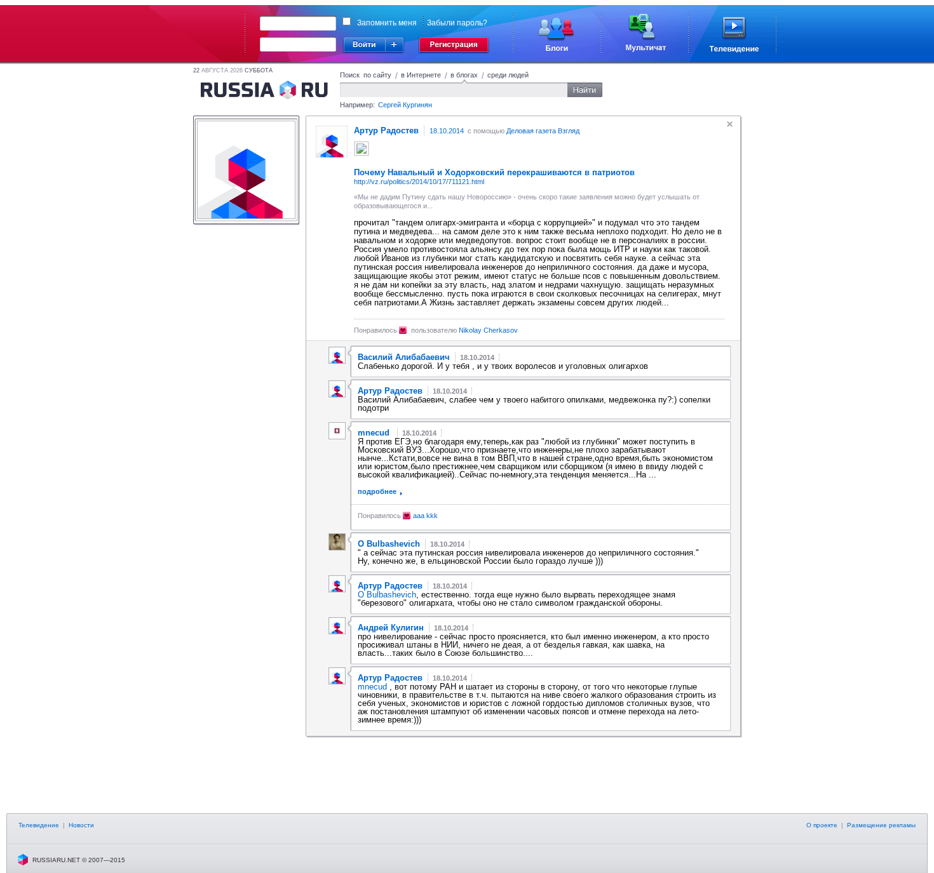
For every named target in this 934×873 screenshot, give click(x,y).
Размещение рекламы (881, 825)
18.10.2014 (447, 131)
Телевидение (38, 825)
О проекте (821, 825)
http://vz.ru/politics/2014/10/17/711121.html (419, 181)
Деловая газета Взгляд (542, 131)
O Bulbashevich (387, 594)
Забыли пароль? (457, 22)
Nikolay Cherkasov (488, 330)
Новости (81, 825)
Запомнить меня (387, 22)
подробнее (377, 491)
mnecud (373, 686)
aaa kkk (425, 515)
